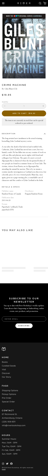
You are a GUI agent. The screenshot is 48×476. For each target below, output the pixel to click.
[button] (24, 113)
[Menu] (4, 3)
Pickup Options (9, 394)
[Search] (40, 3)
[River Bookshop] (24, 3)
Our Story (6, 377)
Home (5, 357)
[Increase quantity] (43, 106)
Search (3, 469)
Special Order (8, 402)
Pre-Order (6, 398)
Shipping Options (10, 390)
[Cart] (44, 3)
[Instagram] (3, 463)
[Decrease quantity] (5, 106)
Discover (6, 373)
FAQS (5, 386)
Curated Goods (9, 366)
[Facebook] (11, 463)
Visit (4, 369)
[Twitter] (7, 463)
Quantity (5, 102)
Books (5, 362)
